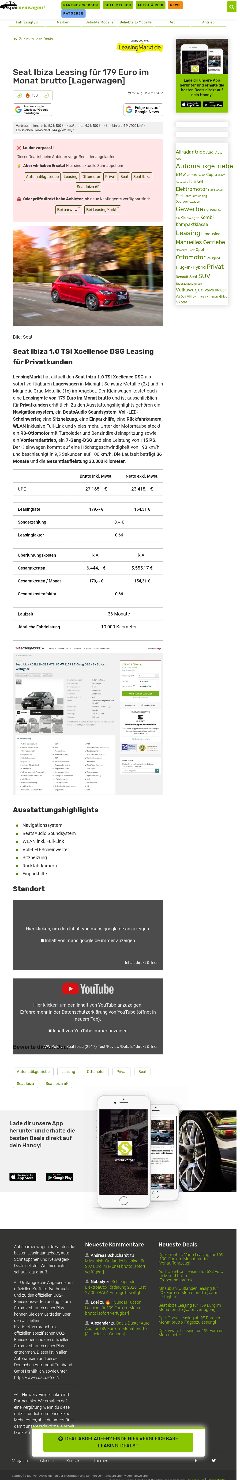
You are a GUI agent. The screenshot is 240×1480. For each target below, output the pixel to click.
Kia (178, 218)
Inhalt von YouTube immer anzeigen (90, 1031)
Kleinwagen (190, 218)
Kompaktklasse (192, 224)
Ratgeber (73, 13)
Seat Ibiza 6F (88, 187)
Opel (200, 249)
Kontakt (73, 1460)
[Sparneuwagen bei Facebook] (196, 1460)
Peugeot (213, 258)
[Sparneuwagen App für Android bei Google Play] (213, 104)
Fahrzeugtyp (27, 22)
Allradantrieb (190, 152)
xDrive (223, 296)
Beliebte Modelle (100, 22)
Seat (124, 176)
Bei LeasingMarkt (102, 209)
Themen (100, 1460)
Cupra (211, 174)
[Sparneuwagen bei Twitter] (214, 1460)
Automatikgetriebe (42, 176)
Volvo (209, 290)
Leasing (71, 176)
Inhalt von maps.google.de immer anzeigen (90, 940)
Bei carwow (68, 209)
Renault (182, 277)
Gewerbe (189, 209)
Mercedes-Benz (185, 250)
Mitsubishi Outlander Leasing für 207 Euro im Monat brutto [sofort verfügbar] (115, 1266)
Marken (63, 22)
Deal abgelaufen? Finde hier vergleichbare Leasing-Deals (120, 1442)
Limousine (211, 233)
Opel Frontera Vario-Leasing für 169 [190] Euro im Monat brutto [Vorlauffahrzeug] (190, 1258)
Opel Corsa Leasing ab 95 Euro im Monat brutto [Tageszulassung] (189, 1320)
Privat (110, 176)
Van (200, 283)
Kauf (221, 210)
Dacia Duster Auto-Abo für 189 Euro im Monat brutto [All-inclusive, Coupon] (118, 1329)
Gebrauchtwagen (188, 201)
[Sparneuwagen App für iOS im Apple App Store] (191, 104)
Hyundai (210, 210)
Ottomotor (91, 176)
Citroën (192, 175)
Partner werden (80, 5)
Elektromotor (191, 189)
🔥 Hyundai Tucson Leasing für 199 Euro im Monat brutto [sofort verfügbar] (113, 1308)
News (175, 5)
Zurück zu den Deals (35, 39)
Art (172, 22)
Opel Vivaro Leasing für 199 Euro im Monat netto (191, 1332)
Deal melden (118, 5)
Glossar (47, 1460)
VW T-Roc (198, 296)
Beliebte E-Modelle (136, 22)
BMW (181, 174)
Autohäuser (151, 5)
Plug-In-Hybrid (191, 267)
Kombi (207, 217)
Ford (179, 196)
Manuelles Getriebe (200, 242)
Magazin (20, 1460)
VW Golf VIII (184, 296)
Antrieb (208, 22)
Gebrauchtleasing (195, 196)
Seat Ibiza (141, 176)
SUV (204, 275)
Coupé (201, 175)
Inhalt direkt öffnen (141, 962)
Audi (210, 152)
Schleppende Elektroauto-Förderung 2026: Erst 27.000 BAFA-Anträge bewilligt (115, 1287)
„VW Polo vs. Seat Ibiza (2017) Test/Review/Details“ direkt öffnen (100, 1046)
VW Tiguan (211, 296)
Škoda (181, 302)
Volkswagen (190, 290)
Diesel (196, 181)
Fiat (210, 190)
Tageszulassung (186, 283)
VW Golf (220, 290)
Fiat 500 (219, 190)
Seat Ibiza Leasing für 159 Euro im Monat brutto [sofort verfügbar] (189, 1307)
